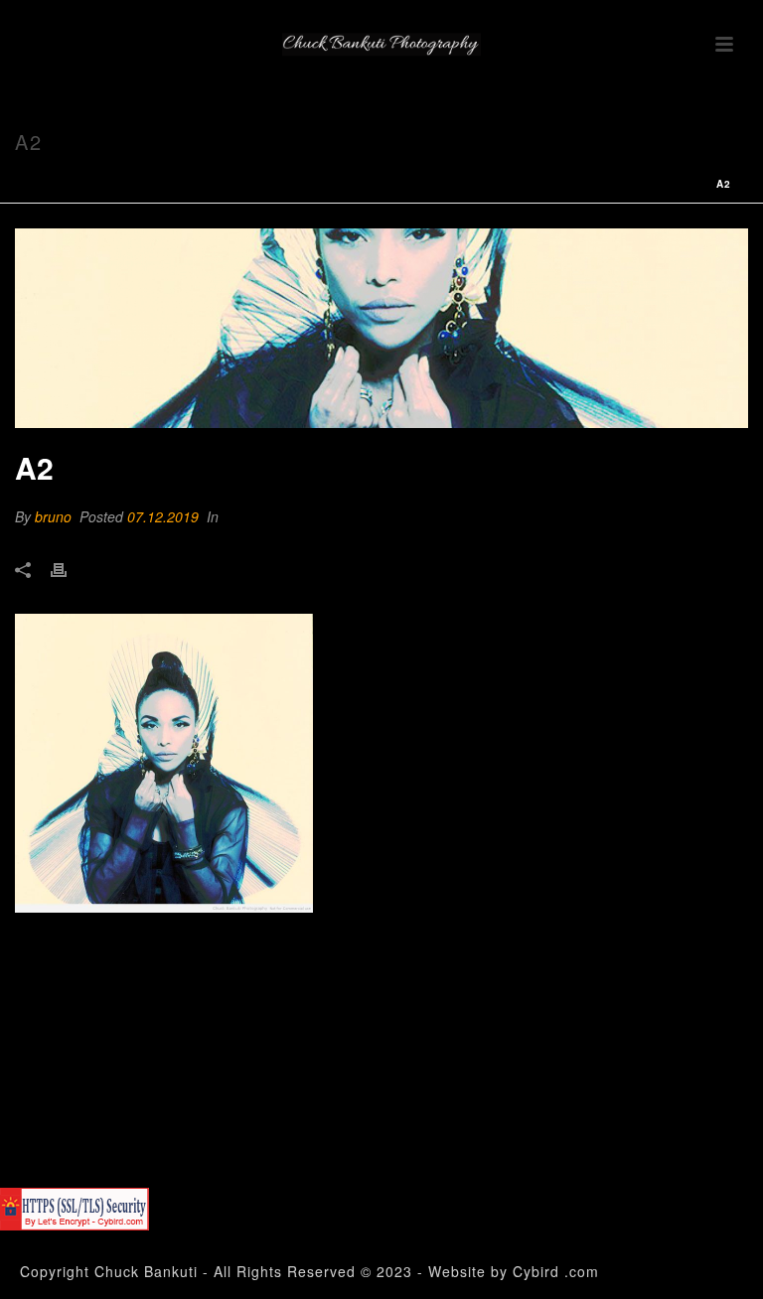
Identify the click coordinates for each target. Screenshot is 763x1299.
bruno (53, 516)
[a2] (381, 328)
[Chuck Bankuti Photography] (381, 44)
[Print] (68, 568)
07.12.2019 (163, 516)
